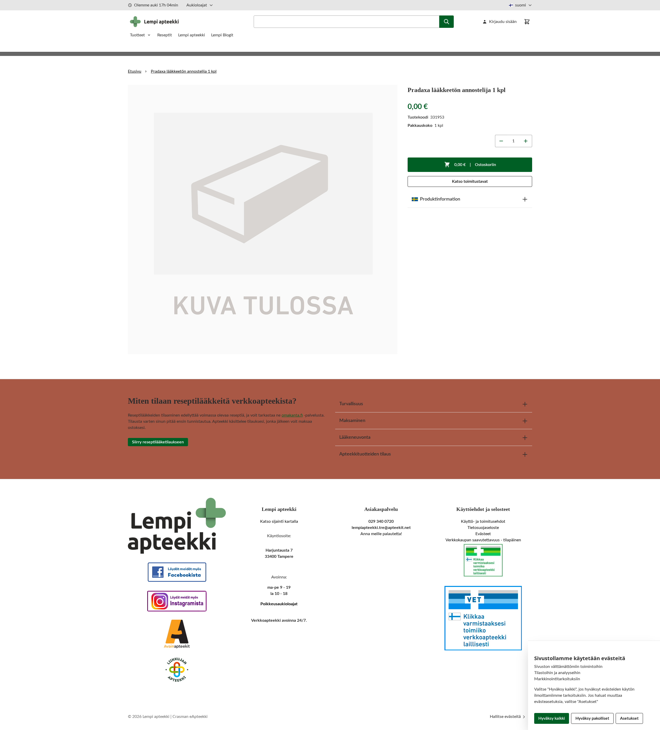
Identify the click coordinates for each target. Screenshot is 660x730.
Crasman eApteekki (190, 717)
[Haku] (446, 21)
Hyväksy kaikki (551, 718)
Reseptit (164, 35)
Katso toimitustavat (470, 181)
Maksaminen (352, 420)
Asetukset (629, 718)
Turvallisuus (351, 404)
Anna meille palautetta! (381, 534)
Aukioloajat (196, 5)
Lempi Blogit (222, 35)
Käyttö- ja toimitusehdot (483, 521)
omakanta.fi (292, 415)
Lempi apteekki (191, 35)
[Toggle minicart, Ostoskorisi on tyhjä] (527, 22)
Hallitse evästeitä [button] (506, 717)
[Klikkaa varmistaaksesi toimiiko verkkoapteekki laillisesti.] (483, 560)
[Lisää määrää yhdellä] (526, 141)
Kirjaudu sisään (503, 22)
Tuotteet (137, 35)
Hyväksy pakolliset (592, 718)
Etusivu (134, 71)
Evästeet (483, 534)
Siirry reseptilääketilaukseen (158, 442)
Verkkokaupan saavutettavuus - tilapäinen (483, 540)
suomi (520, 5)
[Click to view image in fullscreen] (262, 219)
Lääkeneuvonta (354, 437)
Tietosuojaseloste (483, 528)
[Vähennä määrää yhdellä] (501, 141)
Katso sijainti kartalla (279, 521)
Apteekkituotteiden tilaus (365, 454)
